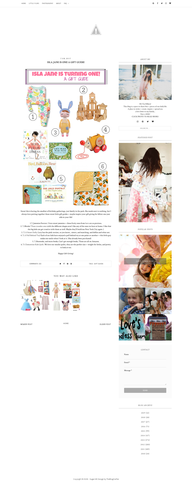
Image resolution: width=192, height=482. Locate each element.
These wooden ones (39, 226)
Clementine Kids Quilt (34, 244)
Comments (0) (35, 264)
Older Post (105, 324)
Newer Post (26, 324)
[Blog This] (71, 263)
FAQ (65, 3)
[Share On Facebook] (64, 263)
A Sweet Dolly (31, 232)
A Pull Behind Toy (32, 235)
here (87, 223)
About (58, 3)
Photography (47, 3)
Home (24, 3)
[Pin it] (67, 263)
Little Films (34, 3)
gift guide (98, 264)
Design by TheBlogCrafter (108, 479)
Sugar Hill (93, 479)
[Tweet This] (60, 263)
